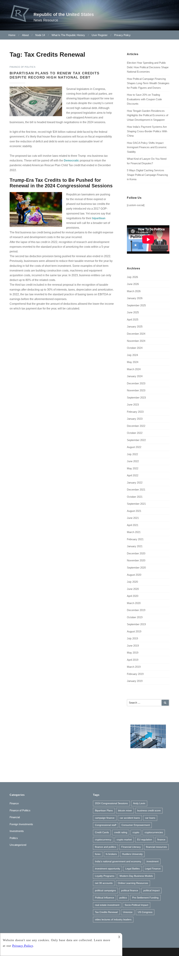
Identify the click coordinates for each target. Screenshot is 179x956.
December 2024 (136, 333)
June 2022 (133, 461)
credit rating (120, 832)
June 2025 (133, 312)
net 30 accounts (104, 883)
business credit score (149, 810)
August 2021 (134, 510)
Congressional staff (105, 825)
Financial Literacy (131, 846)
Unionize (128, 912)
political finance (129, 890)
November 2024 (136, 340)
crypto (136, 832)
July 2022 (132, 454)
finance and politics (105, 846)
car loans (150, 817)
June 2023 (133, 404)
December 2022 (136, 425)
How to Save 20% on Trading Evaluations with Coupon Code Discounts (144, 99)
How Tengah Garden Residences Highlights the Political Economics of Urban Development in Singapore (147, 115)
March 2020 (134, 603)
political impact (151, 890)
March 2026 (134, 291)
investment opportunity (107, 868)
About (25, 35)
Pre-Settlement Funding (145, 897)
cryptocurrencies (154, 832)
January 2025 (134, 326)
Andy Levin (139, 803)
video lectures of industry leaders (113, 919)
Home (11, 35)
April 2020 (132, 595)
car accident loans (130, 817)
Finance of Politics (20, 810)
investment (152, 861)
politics (123, 897)
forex (98, 854)
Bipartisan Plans (104, 810)
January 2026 (134, 298)
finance (161, 839)
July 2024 (132, 355)
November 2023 (136, 390)
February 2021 (135, 539)
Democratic (71, 160)
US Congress (145, 912)
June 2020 (133, 588)
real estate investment (107, 905)
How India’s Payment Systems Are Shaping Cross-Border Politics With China (147, 131)
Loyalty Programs (104, 875)
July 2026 (132, 277)
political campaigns (105, 890)
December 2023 (136, 383)
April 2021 (132, 525)
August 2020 (134, 574)
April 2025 (132, 319)
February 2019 (135, 673)
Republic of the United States (64, 14)
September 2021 (136, 503)
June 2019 (133, 645)
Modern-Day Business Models (136, 875)
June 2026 (133, 284)
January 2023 (134, 418)
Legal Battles (132, 868)
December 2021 (136, 489)
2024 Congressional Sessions (111, 803)
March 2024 (134, 369)
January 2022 (134, 482)
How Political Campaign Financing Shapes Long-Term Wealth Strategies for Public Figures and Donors (148, 83)
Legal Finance (153, 868)
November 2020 (136, 560)
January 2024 (134, 376)
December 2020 (136, 553)
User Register (100, 35)
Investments (17, 831)
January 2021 (134, 546)
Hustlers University (132, 854)
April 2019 (132, 659)
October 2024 (134, 347)
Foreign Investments (21, 824)
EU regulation (144, 839)
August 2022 (134, 447)
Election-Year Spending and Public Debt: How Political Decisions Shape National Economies (148, 67)
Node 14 (40, 35)
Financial (15, 817)
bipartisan (98, 218)
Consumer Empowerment (135, 825)
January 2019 (134, 680)
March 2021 (134, 532)
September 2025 (136, 305)
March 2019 (134, 666)
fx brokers (111, 854)
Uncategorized (18, 844)
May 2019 (132, 652)
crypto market (124, 839)
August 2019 (134, 631)
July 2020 (132, 581)
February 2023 (135, 411)
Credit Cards (102, 832)
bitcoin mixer (125, 810)
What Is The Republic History (68, 35)
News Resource (46, 20)
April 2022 (132, 475)
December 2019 (136, 610)
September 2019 (136, 624)
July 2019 (132, 638)
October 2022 (134, 432)
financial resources (156, 846)
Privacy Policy (122, 35)
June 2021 (133, 517)
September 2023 (136, 397)
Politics (14, 838)
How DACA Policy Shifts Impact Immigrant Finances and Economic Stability (147, 147)
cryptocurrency (103, 839)
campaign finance (104, 817)
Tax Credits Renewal (106, 912)
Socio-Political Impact (136, 905)
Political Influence (104, 897)
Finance (14, 803)
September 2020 (136, 567)
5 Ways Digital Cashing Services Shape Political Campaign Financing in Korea (147, 175)
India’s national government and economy (118, 861)
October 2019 (134, 617)
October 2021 (134, 496)
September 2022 (136, 440)
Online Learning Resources (133, 883)
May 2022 (132, 468)
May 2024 (132, 362)
